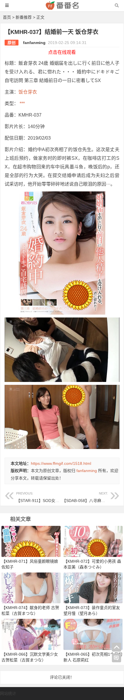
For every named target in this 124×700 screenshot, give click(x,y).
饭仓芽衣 (27, 92)
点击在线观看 (62, 52)
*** (21, 103)
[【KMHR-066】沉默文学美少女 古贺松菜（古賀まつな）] (31, 634)
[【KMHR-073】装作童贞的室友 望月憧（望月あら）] (93, 587)
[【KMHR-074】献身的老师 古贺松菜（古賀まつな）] (31, 587)
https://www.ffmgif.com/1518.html (61, 463)
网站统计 (8, 693)
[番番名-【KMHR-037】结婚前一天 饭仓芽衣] (62, 8)
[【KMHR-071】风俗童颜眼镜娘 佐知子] (31, 541)
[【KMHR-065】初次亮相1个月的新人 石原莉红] (93, 634)
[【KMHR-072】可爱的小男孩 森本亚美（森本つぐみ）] (93, 541)
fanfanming (34, 42)
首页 (7, 17)
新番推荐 (24, 17)
